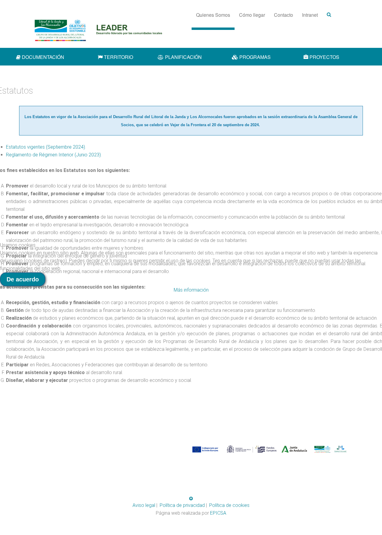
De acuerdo (23, 279)
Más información (191, 290)
